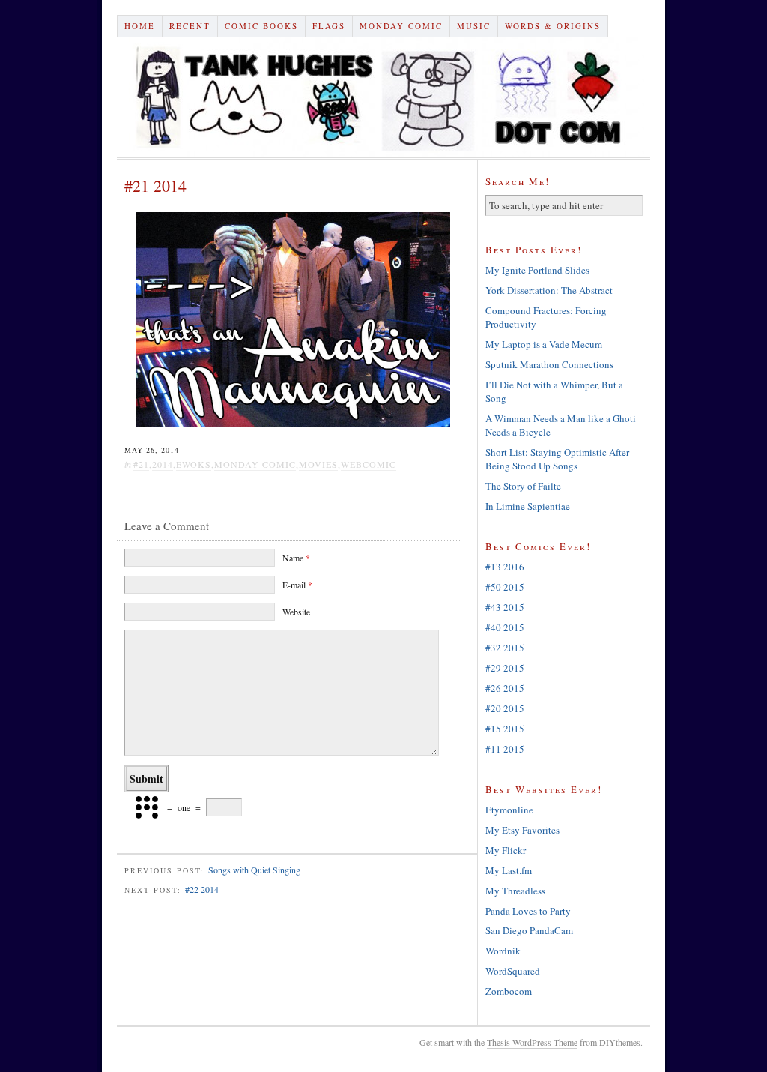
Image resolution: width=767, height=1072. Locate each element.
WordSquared (512, 971)
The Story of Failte (523, 486)
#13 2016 (504, 566)
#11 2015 (504, 749)
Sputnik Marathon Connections (549, 364)
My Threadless (515, 890)
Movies (318, 464)
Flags (328, 25)
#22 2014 (202, 889)
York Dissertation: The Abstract (549, 290)
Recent (189, 25)
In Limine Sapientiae (527, 506)
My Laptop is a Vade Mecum (543, 344)
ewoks (193, 464)
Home (139, 25)
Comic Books (261, 25)
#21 (141, 464)
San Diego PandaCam (529, 930)
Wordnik (503, 950)
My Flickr (505, 850)
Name (296, 558)
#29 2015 (504, 668)
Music (474, 25)
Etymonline (509, 809)
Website (296, 612)
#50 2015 (504, 587)
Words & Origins (553, 25)
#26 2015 (504, 688)
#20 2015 (504, 708)
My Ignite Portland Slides (537, 270)
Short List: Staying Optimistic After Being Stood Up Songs (557, 458)
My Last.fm (508, 870)
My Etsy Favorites (522, 830)
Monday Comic (401, 25)
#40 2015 (504, 627)
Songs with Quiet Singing (254, 870)
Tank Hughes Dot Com (383, 97)
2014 (162, 464)
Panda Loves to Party (528, 911)
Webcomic (368, 464)
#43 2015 (504, 607)
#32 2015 (504, 647)
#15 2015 (504, 728)
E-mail (297, 585)
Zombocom (508, 991)
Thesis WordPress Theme (532, 1042)
